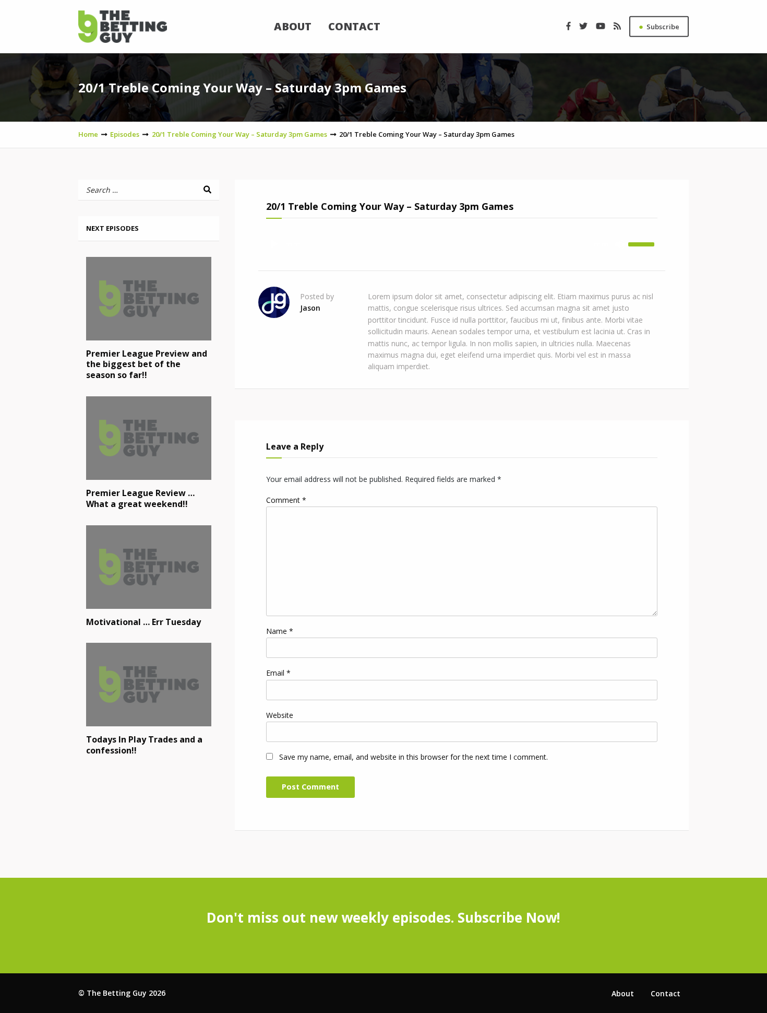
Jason (310, 308)
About (292, 26)
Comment (286, 500)
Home (88, 134)
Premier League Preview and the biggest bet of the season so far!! (146, 364)
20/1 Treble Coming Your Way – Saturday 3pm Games (239, 134)
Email (278, 673)
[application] (461, 244)
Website (279, 715)
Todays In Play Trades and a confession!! (144, 745)
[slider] (642, 243)
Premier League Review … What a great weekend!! (140, 498)
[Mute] (620, 244)
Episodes (124, 134)
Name (279, 631)
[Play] (274, 244)
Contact (354, 26)
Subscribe (659, 26)
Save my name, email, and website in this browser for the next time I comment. (413, 757)
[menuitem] (293, 27)
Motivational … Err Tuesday (143, 622)
